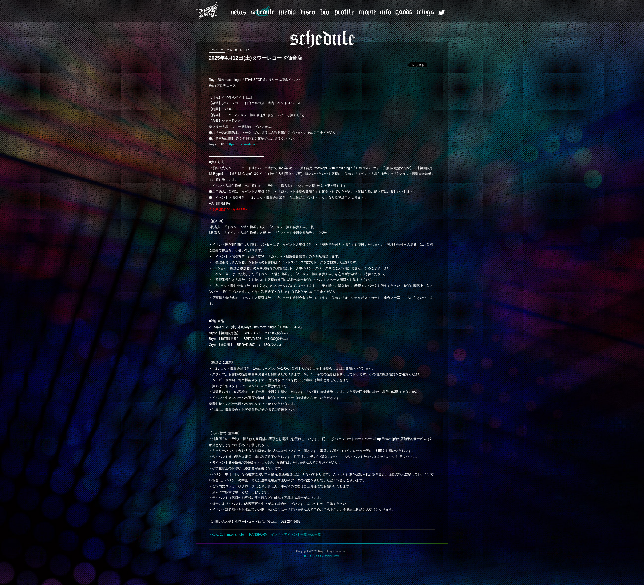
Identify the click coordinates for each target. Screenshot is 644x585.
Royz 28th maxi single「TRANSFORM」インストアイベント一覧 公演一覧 (266, 534)
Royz (207, 10)
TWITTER (441, 12)
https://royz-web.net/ (242, 144)
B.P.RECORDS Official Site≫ (322, 555)
